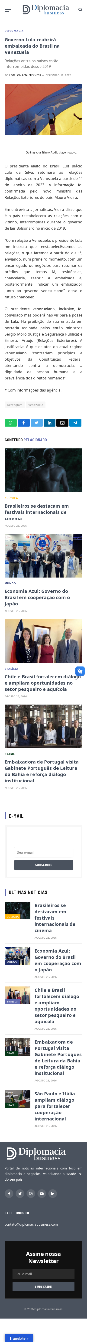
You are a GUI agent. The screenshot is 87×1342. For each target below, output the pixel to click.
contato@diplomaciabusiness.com (31, 1224)
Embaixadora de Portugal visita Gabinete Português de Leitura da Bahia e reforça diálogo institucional (42, 771)
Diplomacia (14, 31)
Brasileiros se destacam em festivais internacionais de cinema (37, 512)
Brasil (10, 754)
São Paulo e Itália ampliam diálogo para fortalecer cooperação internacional (55, 1106)
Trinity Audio (50, 152)
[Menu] (8, 9)
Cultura (11, 498)
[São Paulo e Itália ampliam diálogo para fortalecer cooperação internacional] (17, 1099)
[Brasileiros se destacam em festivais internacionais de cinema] (43, 470)
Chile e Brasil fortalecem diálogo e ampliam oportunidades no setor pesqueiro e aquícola (43, 682)
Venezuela (35, 405)
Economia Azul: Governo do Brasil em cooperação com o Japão (37, 597)
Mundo (10, 583)
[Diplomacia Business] (46, 9)
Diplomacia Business (26, 75)
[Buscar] (79, 9)
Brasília (11, 668)
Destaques (15, 405)
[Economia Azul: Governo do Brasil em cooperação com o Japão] (43, 556)
